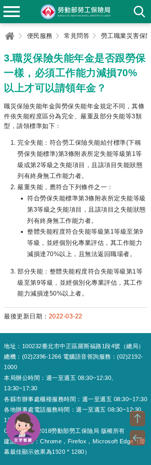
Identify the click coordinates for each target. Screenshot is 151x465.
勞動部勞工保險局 (75, 11)
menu (11, 11)
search (139, 11)
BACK (137, 438)
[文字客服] (23, 428)
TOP (137, 418)
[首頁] (9, 35)
